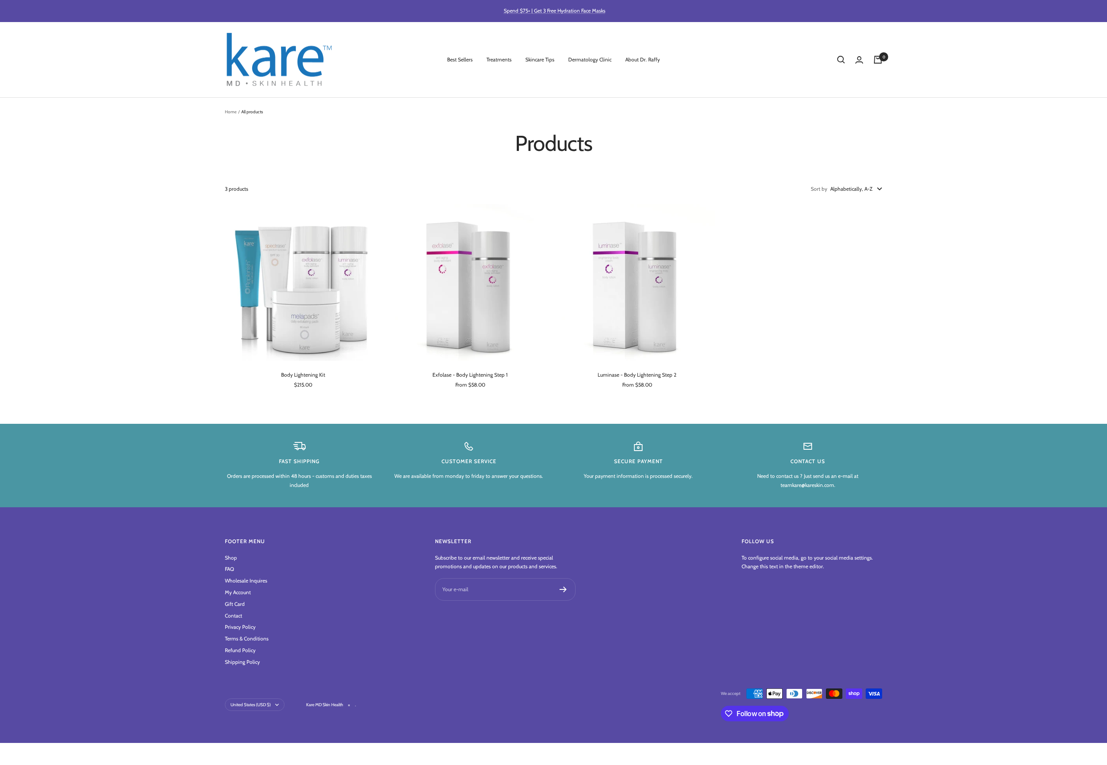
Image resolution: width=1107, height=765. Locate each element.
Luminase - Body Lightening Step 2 (637, 374)
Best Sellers (460, 59)
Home (231, 112)
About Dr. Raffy (642, 59)
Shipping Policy (242, 662)
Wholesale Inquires (246, 580)
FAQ (229, 569)
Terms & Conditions (247, 638)
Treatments (499, 59)
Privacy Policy (240, 627)
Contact (233, 615)
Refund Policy (240, 650)
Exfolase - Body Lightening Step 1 (470, 374)
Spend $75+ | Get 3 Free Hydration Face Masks (554, 10)
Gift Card (235, 604)
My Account (238, 592)
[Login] (859, 60)
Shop (231, 557)
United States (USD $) (250, 704)
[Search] (841, 60)
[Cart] (877, 60)
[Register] (563, 589)
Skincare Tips (539, 59)
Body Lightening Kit (303, 374)
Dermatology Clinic (589, 59)
